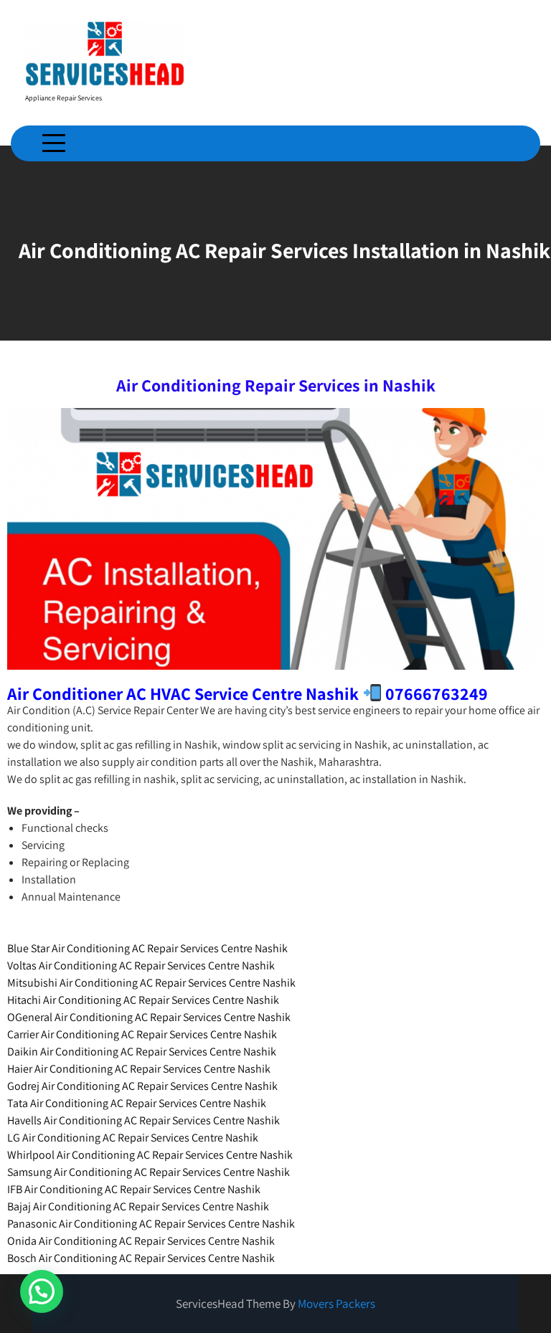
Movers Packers (336, 1303)
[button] (41, 1291)
